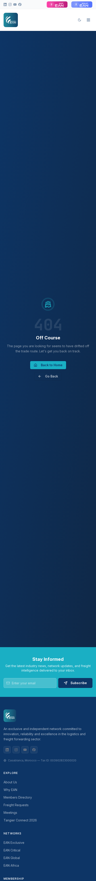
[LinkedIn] (7, 749)
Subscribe (79, 683)
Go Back (51, 376)
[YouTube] (25, 749)
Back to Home (52, 365)
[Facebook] (34, 749)
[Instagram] (16, 749)
